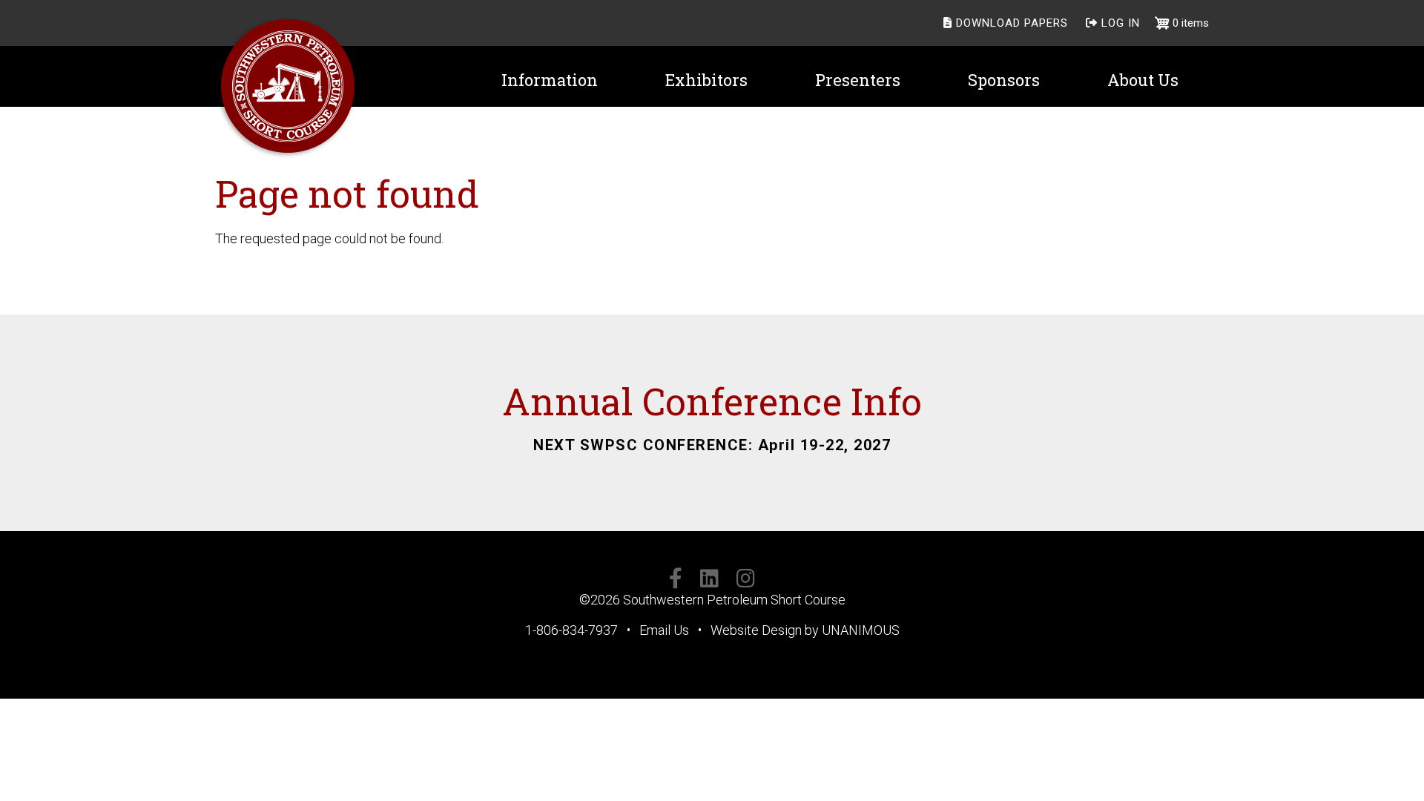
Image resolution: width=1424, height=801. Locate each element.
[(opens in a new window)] (675, 581)
